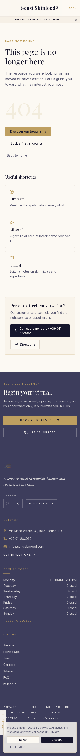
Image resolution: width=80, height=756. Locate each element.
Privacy (9, 707)
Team (7, 658)
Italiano (8, 684)
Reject (23, 739)
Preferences (16, 746)
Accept (57, 739)
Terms (31, 707)
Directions (27, 344)
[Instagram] (7, 503)
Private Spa (11, 652)
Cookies (53, 712)
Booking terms (59, 707)
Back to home (17, 155)
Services (9, 645)
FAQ (6, 677)
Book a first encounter (27, 143)
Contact (10, 718)
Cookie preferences (43, 718)
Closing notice (3, 722)
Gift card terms (23, 712)
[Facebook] (18, 503)
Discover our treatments (28, 131)
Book (73, 8)
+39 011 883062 (42, 432)
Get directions (17, 554)
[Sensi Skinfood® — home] (7, 466)
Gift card (9, 664)
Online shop (43, 503)
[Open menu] (6, 8)
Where (8, 671)
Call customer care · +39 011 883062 (40, 331)
